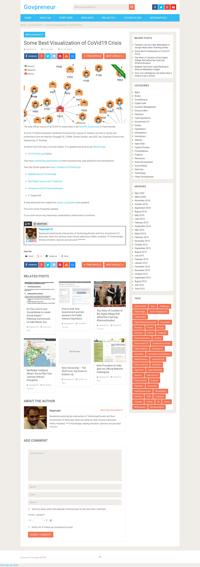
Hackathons (140, 129)
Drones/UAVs (141, 110)
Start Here (66, 17)
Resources (140, 158)
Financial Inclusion (142, 338)
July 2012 (139, 285)
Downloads (165, 322)
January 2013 (141, 263)
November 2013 (142, 241)
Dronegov (138, 327)
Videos (167, 402)
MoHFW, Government (89, 126)
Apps (137, 92)
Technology (140, 173)
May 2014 (139, 230)
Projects (108, 17)
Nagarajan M (31, 49)
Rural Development (144, 162)
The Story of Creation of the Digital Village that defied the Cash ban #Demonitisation (151, 60)
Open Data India (155, 370)
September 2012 (143, 277)
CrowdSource (141, 99)
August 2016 (141, 211)
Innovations (140, 136)
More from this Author (111, 410)
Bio (29, 224)
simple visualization (66, 202)
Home (27, 17)
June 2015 (140, 219)
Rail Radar (138, 386)
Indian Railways (141, 349)
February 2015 (141, 222)
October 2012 (141, 274)
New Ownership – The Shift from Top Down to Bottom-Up (74, 371)
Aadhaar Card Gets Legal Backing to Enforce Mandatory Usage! (152, 68)
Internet (138, 140)
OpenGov (138, 375)
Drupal (160, 327)
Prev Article (93, 56)
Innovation (138, 354)
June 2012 (140, 288)
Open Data (87, 17)
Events (150, 333)
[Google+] (34, 241)
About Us (45, 17)
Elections (139, 114)
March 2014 (140, 233)
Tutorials (138, 402)
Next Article (113, 56)
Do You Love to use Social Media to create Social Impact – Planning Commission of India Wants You (38, 315)
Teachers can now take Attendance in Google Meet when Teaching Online (152, 46)
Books (138, 96)
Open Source (152, 375)
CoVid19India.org (36, 153)
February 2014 (141, 237)
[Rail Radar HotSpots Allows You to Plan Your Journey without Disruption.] (40, 353)
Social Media (141, 165)
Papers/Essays (142, 147)
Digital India (140, 103)
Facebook (162, 333)
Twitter (149, 402)
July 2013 (139, 255)
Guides (138, 125)
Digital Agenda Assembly (145, 322)
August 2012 (141, 281)
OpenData (156, 365)
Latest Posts (41, 224)
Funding (157, 338)
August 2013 (141, 252)
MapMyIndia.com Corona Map (42, 174)
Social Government (142, 391)
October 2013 (141, 244)
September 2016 (143, 208)
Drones (150, 327)
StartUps (138, 396)
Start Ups (139, 169)
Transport (159, 396)
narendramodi (158, 359)
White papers (140, 407)
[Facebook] (31, 241)
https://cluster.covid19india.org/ (66, 167)
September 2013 (143, 248)
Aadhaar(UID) (140, 306)
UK (158, 402)
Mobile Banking (140, 359)
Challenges (164, 306)
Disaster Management (145, 107)
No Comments (66, 49)
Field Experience (143, 118)
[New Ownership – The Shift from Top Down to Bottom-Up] (75, 351)
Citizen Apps (139, 311)
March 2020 (140, 197)
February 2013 (141, 259)
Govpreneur (40, 7)
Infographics (158, 17)
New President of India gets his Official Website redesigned (110, 368)
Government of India (161, 343)
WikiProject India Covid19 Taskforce (45, 181)
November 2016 (142, 200)
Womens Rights (157, 407)
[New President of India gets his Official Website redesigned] (110, 350)
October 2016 (141, 204)
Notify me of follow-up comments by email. (52, 527)
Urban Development (144, 176)
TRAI (149, 396)
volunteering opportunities (46, 161)
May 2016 (139, 215)
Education (138, 333)
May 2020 (139, 193)
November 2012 (142, 270)
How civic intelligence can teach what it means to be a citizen (153, 74)
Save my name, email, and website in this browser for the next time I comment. (69, 509)
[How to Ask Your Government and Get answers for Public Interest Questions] (75, 293)
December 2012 (142, 266)
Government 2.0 (35, 25)
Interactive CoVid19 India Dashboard (45, 188)
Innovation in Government (159, 354)
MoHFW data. (99, 147)
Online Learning (141, 365)
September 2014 (143, 226)
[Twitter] (27, 241)
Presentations (141, 151)
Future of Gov (132, 17)
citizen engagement (158, 311)
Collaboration (140, 317)
